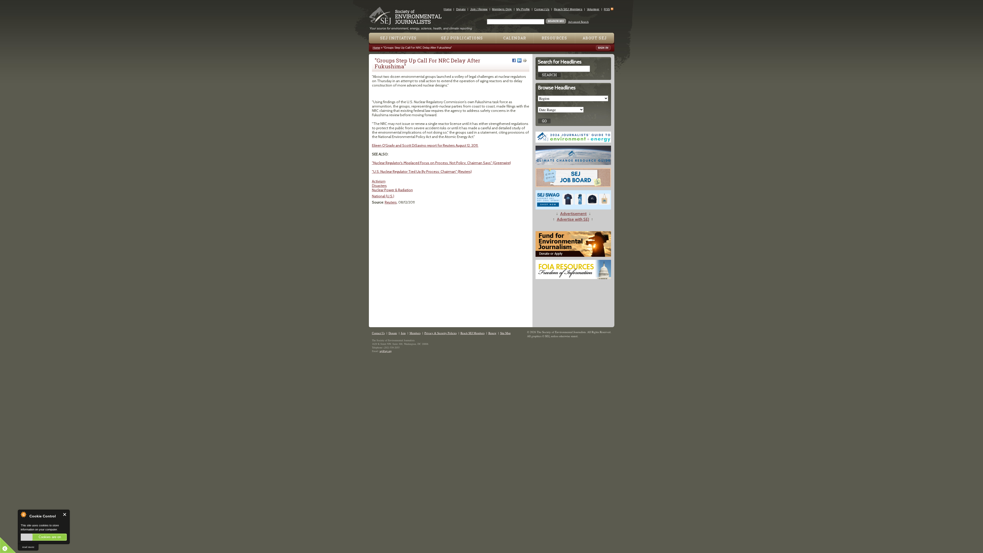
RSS (607, 9)
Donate (461, 9)
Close (65, 514)
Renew (492, 333)
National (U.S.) (383, 196)
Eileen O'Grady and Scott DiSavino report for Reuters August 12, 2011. (425, 145)
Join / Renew (479, 9)
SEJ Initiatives (398, 38)
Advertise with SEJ (573, 219)
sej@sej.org (386, 351)
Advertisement (573, 213)
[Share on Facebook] (514, 60)
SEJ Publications (462, 38)
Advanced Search (578, 22)
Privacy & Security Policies (440, 333)
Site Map (505, 333)
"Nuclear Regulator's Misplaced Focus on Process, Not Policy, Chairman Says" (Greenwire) (441, 163)
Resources (554, 38)
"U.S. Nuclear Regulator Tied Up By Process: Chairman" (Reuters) (422, 171)
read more (28, 547)
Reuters (391, 202)
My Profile (523, 9)
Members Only (502, 9)
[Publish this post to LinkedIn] (519, 60)
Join (403, 333)
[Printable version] (525, 60)
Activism (379, 181)
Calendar (514, 38)
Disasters (379, 185)
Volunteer (593, 9)
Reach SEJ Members (568, 9)
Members (415, 333)
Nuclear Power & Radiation (392, 190)
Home (448, 9)
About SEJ (595, 38)
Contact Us (541, 9)
